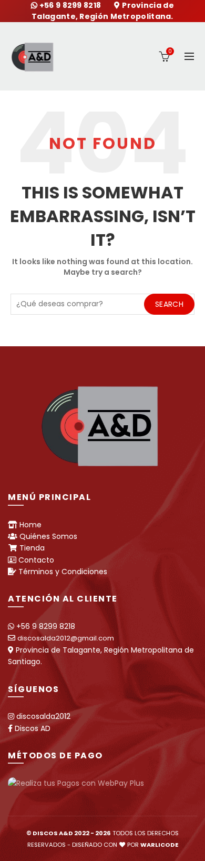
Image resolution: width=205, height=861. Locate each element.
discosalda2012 (43, 716)
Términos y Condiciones (62, 571)
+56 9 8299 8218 (71, 5)
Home (30, 524)
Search (169, 304)
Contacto (36, 560)
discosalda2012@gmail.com (65, 638)
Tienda (32, 548)
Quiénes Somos (48, 536)
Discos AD (32, 728)
